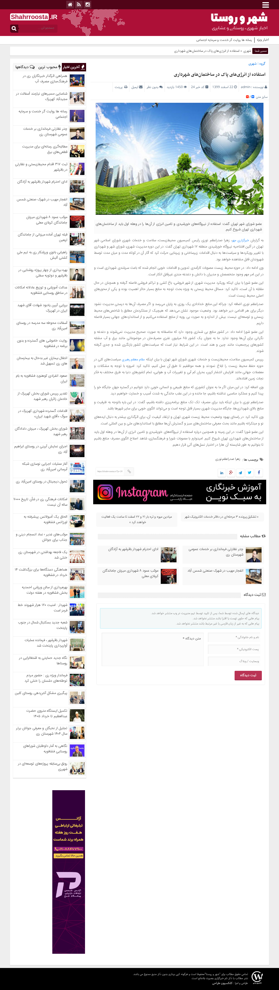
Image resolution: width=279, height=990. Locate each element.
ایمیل (134, 87)
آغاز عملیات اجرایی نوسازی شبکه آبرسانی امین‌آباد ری (44, 466)
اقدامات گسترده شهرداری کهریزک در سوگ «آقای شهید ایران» (42, 413)
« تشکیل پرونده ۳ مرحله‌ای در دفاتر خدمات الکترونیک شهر (222, 517)
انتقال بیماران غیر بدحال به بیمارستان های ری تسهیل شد (42, 361)
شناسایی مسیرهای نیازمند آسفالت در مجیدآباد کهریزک (41, 96)
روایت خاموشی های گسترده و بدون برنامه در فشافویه (42, 343)
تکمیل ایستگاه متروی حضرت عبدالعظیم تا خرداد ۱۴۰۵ (46, 713)
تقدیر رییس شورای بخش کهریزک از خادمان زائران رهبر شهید (42, 396)
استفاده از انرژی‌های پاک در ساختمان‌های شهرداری (219, 75)
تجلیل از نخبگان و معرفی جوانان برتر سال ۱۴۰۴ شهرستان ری (41, 731)
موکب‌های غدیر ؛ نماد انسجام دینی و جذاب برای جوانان (41, 537)
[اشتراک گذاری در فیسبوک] (258, 473)
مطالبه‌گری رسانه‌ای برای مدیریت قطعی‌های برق (44, 149)
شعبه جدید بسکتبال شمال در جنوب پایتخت (42, 625)
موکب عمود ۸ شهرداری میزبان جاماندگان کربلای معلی (130, 573)
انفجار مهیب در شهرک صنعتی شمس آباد (215, 571)
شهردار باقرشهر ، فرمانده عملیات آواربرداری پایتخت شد (46, 643)
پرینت (119, 87)
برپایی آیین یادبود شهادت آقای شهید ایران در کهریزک (42, 308)
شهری (247, 51)
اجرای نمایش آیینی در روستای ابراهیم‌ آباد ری (40, 449)
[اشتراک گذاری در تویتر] (249, 473)
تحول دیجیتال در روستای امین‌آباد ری (41, 482)
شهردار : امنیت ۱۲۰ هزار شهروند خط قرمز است (42, 608)
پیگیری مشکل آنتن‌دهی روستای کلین (41, 693)
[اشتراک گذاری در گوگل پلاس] (231, 473)
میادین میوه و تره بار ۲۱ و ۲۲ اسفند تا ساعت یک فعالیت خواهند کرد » (136, 519)
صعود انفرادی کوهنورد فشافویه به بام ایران (41, 378)
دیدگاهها (23, 67)
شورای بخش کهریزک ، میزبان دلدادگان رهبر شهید (41, 431)
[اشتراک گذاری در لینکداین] (221, 473)
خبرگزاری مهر (240, 240)
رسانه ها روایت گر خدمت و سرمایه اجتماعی (224, 40)
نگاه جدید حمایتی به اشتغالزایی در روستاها (43, 660)
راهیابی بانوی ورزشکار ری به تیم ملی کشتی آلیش (42, 255)
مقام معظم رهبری (133, 359)
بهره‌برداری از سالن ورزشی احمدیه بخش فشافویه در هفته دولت (44, 590)
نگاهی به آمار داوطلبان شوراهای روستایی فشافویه (45, 748)
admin (245, 87)
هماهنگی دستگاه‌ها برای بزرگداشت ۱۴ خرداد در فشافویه (41, 572)
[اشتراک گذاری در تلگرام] (240, 473)
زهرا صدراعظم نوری (227, 459)
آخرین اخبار (72, 67)
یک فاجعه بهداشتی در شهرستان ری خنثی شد (42, 555)
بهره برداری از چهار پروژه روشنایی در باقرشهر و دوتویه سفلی (43, 273)
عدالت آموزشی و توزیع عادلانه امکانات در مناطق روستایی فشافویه (41, 290)
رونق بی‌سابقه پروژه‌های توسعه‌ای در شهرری (42, 766)
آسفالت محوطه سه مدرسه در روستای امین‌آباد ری (41, 325)
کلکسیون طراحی (222, 983)
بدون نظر (153, 87)
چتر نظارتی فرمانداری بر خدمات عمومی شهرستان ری (216, 552)
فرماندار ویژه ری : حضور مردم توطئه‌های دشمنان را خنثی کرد (46, 678)
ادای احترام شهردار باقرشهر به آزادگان (133, 549)
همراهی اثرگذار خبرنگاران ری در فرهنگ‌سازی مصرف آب (45, 78)
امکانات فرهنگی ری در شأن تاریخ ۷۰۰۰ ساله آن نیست (40, 502)
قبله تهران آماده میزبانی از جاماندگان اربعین (42, 237)
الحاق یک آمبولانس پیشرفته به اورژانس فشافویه (45, 519)
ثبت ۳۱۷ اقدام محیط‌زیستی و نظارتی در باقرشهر (41, 167)
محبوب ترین (48, 67)
